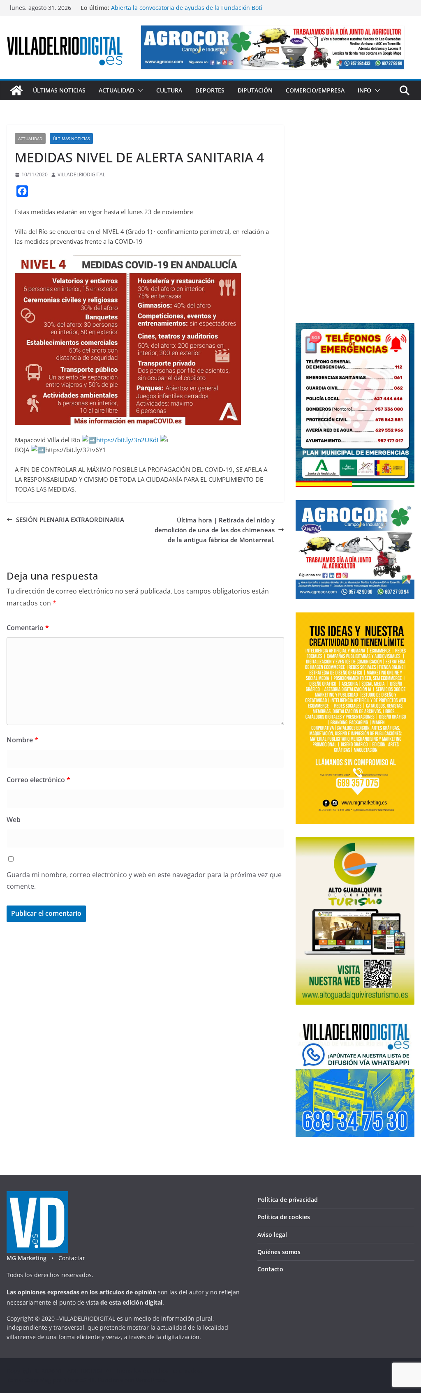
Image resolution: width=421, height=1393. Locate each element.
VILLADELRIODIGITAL (81, 174)
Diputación (255, 90)
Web (14, 819)
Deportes (209, 90)
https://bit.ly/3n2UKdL (128, 440)
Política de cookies (283, 1217)
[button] (138, 90)
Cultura (169, 90)
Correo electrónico (38, 779)
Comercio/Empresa (315, 90)
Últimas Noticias (59, 90)
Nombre (22, 739)
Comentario (28, 627)
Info (364, 90)
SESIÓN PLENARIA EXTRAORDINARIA (70, 519)
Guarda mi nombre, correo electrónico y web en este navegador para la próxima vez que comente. (144, 880)
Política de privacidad (287, 1200)
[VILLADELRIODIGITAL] (16, 90)
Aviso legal (272, 1234)
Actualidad (116, 90)
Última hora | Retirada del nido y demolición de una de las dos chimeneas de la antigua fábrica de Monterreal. (215, 530)
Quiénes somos (279, 1252)
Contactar (71, 1258)
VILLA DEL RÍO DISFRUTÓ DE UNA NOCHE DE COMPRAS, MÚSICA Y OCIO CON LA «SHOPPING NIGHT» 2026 (187, 12)
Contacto (270, 1269)
